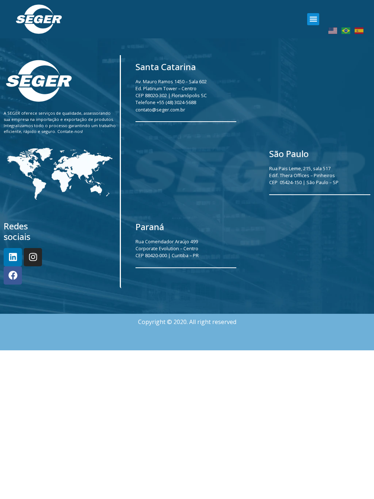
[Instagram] (33, 257)
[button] (313, 19)
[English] (333, 30)
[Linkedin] (13, 257)
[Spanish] (359, 30)
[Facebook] (13, 275)
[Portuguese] (346, 30)
